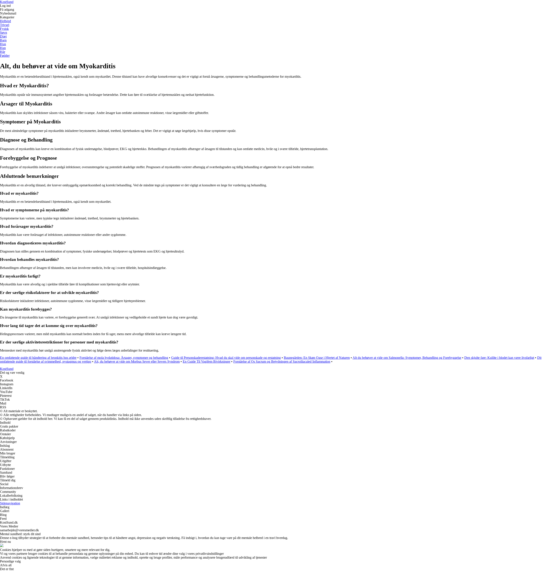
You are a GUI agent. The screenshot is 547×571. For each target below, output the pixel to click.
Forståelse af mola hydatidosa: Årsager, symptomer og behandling (123, 357)
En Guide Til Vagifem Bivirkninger (206, 361)
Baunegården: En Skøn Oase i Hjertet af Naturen (317, 357)
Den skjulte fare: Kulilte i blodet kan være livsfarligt (499, 357)
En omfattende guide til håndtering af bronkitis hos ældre (38, 357)
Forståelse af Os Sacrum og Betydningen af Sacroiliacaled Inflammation (281, 361)
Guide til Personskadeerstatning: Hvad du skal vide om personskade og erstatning (226, 357)
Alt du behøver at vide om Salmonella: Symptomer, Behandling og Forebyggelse (407, 357)
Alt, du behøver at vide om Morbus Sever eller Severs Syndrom (137, 361)
